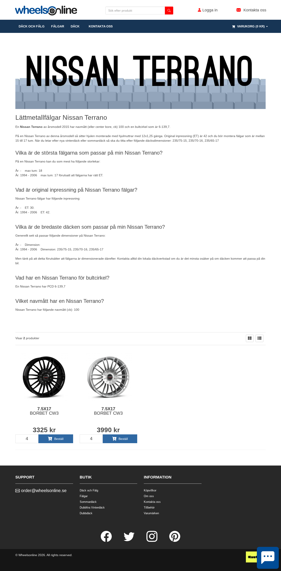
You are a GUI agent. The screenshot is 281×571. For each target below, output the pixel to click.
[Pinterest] (175, 540)
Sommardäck (88, 501)
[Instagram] (152, 540)
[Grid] (250, 338)
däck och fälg (32, 26)
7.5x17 (44, 411)
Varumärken (151, 513)
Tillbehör (149, 507)
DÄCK (75, 26)
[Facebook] (106, 540)
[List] (259, 338)
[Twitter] (129, 540)
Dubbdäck (86, 513)
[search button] (169, 10)
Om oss (149, 496)
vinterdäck (72, 140)
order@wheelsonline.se (43, 490)
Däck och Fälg (89, 490)
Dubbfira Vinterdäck (92, 507)
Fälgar (84, 496)
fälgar (57, 26)
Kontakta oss (99, 26)
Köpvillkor (150, 490)
